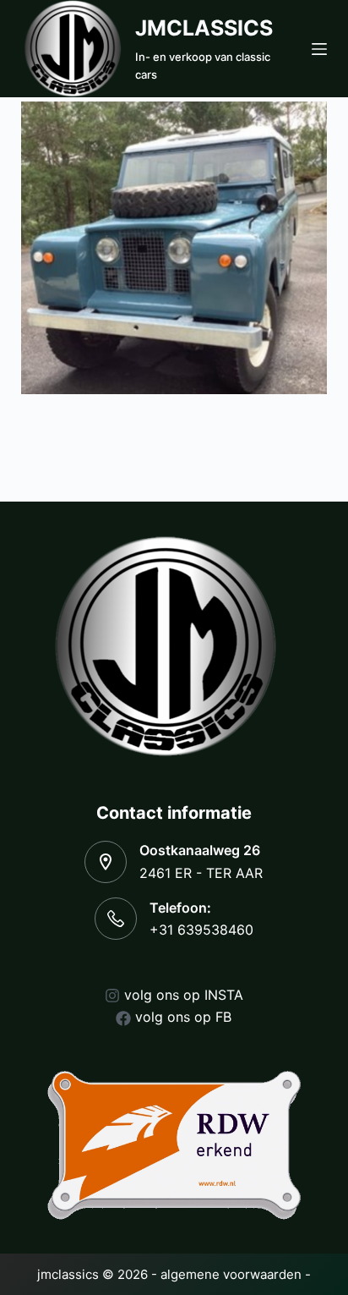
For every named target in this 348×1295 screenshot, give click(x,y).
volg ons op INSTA (183, 994)
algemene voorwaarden (231, 1274)
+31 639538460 (201, 929)
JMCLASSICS (204, 28)
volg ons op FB (183, 1016)
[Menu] (319, 49)
